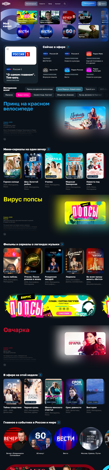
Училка (49, 182)
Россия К (75, 54)
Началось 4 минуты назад (71, 58)
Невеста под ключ (93, 183)
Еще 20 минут (46, 58)
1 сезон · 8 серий (72, 271)
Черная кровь (31, 407)
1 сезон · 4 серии (10, 176)
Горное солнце (11, 182)
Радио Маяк (98, 54)
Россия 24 (54, 54)
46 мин (90, 271)
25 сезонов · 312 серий (11, 402)
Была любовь (10, 277)
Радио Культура (97, 70)
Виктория (91, 407)
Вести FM (53, 70)
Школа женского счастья (53, 408)
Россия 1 (17, 69)
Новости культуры (72, 61)
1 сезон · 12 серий (30, 271)
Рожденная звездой (51, 278)
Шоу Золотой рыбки (31, 183)
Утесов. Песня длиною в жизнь (32, 278)
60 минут (40, 453)
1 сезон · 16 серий (10, 271)
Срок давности (73, 407)
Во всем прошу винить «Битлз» (94, 278)
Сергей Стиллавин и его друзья (94, 62)
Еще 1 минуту (90, 74)
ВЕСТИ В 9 (47, 61)
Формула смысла (50, 77)
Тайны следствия (12, 407)
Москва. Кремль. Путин (91, 453)
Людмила (70, 277)
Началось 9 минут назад (13, 80)
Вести (66, 77)
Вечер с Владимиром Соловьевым (15, 454)
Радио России (77, 70)
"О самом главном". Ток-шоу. (20, 76)
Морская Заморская (71, 183)
